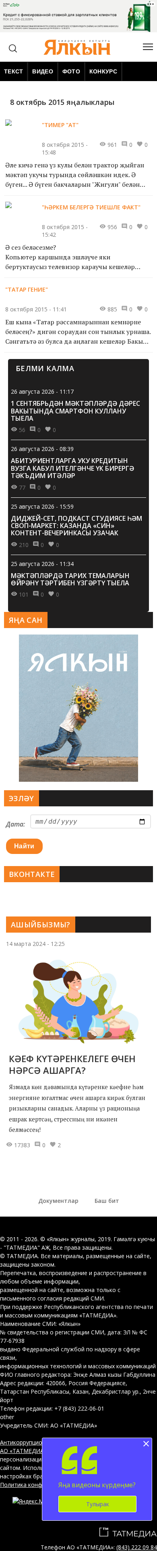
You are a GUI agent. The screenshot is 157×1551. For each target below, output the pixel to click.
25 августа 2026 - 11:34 (42, 564)
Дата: (15, 824)
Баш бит (107, 1200)
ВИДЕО (42, 71)
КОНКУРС (103, 71)
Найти (24, 846)
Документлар (58, 1200)
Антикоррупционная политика (41, 1442)
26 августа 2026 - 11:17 (42, 391)
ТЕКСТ (13, 71)
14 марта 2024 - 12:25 (35, 944)
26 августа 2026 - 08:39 (42, 449)
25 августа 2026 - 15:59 (42, 506)
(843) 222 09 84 (136, 1547)
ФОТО (71, 71)
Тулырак (97, 1504)
